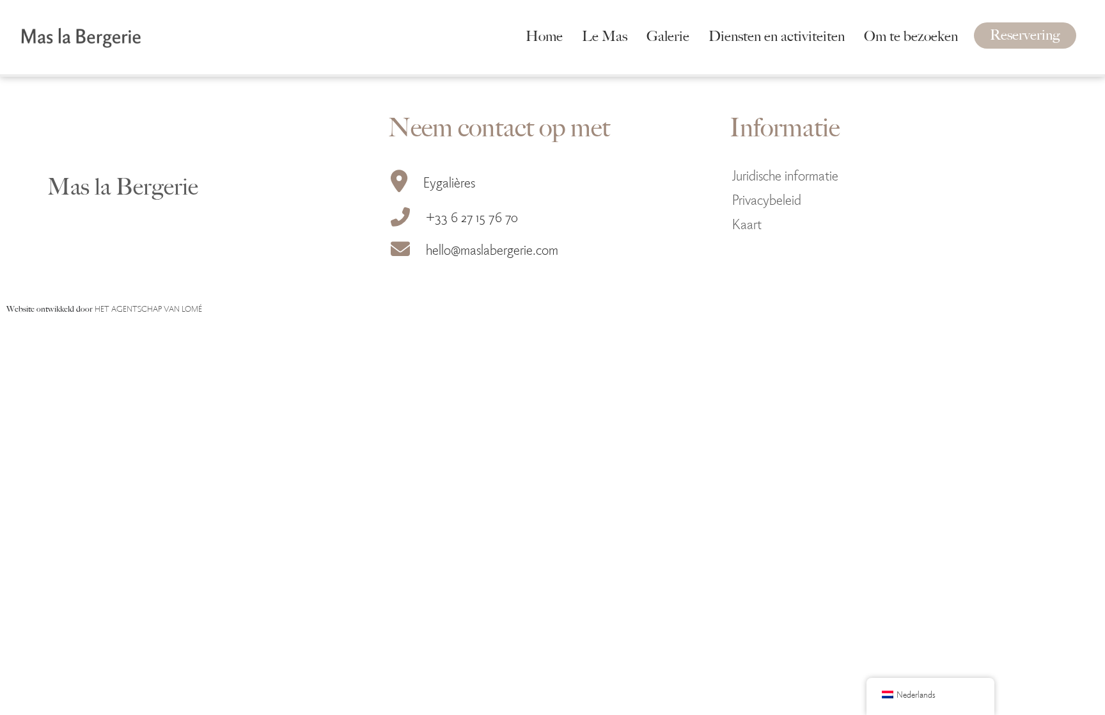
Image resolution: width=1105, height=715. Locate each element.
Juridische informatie (785, 174)
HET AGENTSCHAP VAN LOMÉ (148, 308)
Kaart (747, 223)
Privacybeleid (766, 198)
